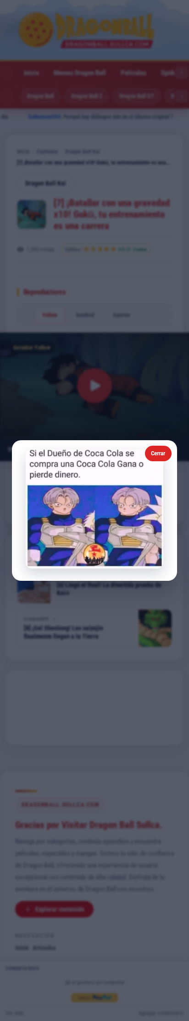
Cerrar (158, 453)
